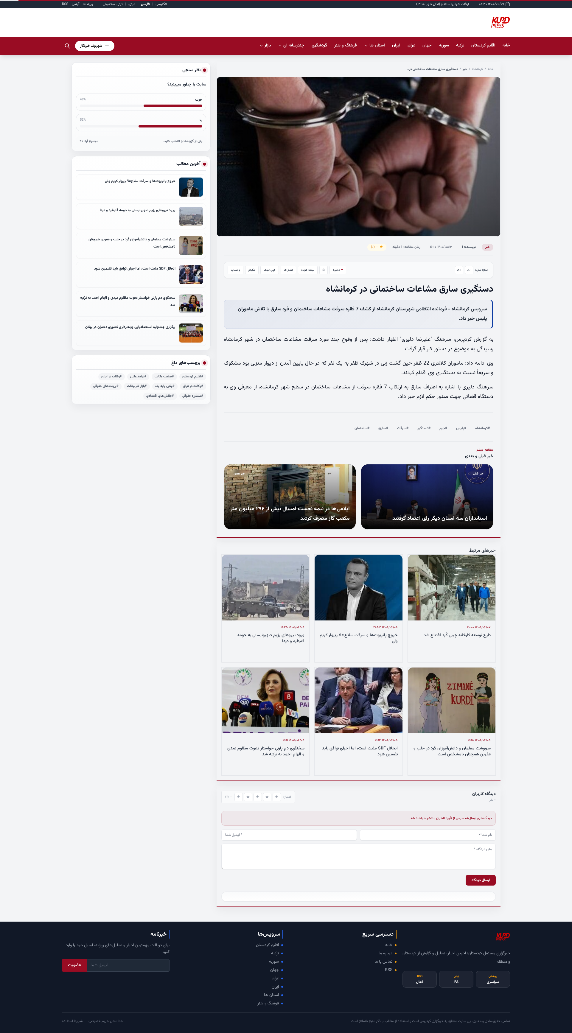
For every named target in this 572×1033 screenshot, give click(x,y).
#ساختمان (362, 428)
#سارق (383, 428)
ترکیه (275, 953)
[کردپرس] (500, 22)
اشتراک (288, 270)
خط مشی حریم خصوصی (105, 1021)
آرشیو (75, 4)
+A (459, 270)
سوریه (274, 962)
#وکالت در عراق (193, 386)
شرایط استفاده (72, 1021)
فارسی (145, 4)
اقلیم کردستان (267, 945)
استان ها (271, 995)
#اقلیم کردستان (192, 376)
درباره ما (385, 953)
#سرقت (402, 428)
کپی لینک (270, 270)
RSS (65, 4)
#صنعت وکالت (164, 376)
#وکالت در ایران (111, 376)
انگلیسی (161, 4)
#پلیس (461, 428)
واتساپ (235, 270)
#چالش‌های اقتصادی (160, 396)
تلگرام (251, 270)
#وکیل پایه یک (165, 386)
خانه (506, 45)
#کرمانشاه (482, 428)
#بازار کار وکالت (137, 386)
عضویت (74, 965)
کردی (131, 4)
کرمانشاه (477, 69)
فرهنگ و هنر (268, 1003)
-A (469, 270)
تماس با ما (383, 962)
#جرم (443, 428)
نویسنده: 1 (468, 247)
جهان (274, 970)
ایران (275, 987)
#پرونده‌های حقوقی (106, 386)
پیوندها (88, 4)
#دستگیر (423, 428)
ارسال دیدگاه (481, 880)
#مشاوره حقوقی (192, 396)
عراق (275, 978)
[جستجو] (67, 46)
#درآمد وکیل (138, 376)
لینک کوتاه (307, 270)
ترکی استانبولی (113, 4)
